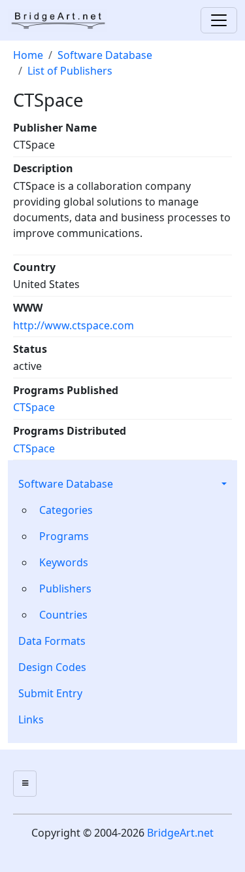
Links (31, 719)
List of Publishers (69, 71)
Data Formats (52, 641)
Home (28, 55)
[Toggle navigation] (219, 20)
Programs (64, 536)
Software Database (65, 484)
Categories (66, 510)
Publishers (65, 588)
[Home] (63, 20)
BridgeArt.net (180, 833)
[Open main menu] (25, 784)
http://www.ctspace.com (73, 325)
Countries (63, 615)
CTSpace (34, 407)
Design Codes (52, 667)
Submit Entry (50, 693)
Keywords (63, 562)
